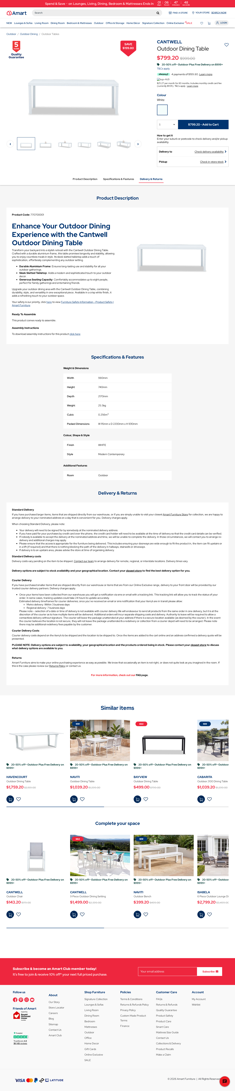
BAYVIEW (140, 777)
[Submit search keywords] (158, 12)
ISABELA (203, 892)
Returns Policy (57, 666)
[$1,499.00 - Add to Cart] (73, 914)
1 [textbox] (159, 125)
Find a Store (180, 12)
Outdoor (89, 1032)
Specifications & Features (118, 179)
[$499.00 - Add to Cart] (137, 799)
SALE (87, 1060)
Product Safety (164, 1015)
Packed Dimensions (78, 423)
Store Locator (56, 1007)
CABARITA (204, 777)
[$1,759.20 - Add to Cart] (10, 799)
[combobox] (97, 12)
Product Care (163, 1021)
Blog (51, 1018)
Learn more (192, 86)
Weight (71, 405)
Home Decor (91, 1043)
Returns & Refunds (166, 1004)
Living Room (91, 1010)
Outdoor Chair (14, 896)
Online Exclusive (93, 1054)
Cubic (70, 414)
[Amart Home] (16, 12)
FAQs (159, 999)
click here (75, 334)
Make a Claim (163, 1054)
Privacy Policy (128, 1010)
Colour (161, 95)
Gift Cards (90, 1049)
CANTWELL (14, 892)
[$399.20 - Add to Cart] (137, 914)
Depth (70, 396)
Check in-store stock (212, 161)
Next (138, 144)
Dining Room (91, 1015)
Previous (10, 144)
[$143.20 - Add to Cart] (10, 914)
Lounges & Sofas (93, 1004)
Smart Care (162, 1027)
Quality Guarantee (166, 1010)
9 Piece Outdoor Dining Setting (88, 896)
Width (70, 378)
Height (71, 387)
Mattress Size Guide (167, 1032)
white (160, 100)
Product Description (85, 179)
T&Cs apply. (163, 68)
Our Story (54, 1002)
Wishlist (196, 1004)
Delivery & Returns (151, 179)
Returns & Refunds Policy (134, 1004)
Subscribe (209, 971)
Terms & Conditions (131, 999)
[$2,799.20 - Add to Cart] (201, 914)
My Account (199, 999)
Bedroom (89, 1021)
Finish (70, 445)
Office (88, 1038)
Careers (53, 1013)
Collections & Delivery (168, 1043)
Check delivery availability (209, 151)
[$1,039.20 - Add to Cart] (73, 799)
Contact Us (55, 1029)
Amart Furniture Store (175, 514)
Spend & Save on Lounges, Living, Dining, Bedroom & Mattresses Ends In (117, 3)
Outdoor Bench (142, 896)
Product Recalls (165, 1049)
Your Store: (211, 12)
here (49, 302)
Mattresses (90, 1027)
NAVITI (75, 777)
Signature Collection (96, 999)
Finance (124, 1026)
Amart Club (55, 1035)
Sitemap (53, 1024)
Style (70, 454)
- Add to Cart (203, 124)
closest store (134, 570)
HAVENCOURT (16, 777)
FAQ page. (142, 675)
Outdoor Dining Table (18, 781)
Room (70, 475)
